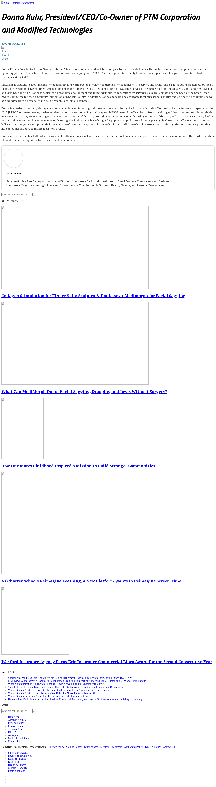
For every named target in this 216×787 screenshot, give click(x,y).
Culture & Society (128, 8)
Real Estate (88, 8)
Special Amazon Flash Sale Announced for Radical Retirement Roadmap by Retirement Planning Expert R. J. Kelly (70, 677)
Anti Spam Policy (133, 746)
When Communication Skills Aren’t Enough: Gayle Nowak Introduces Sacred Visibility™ (56, 683)
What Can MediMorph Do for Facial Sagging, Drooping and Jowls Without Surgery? (84, 391)
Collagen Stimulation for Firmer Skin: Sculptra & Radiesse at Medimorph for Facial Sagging (93, 295)
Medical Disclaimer (18, 738)
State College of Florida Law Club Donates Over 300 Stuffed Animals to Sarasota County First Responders (65, 687)
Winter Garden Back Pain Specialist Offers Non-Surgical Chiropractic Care (48, 696)
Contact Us (14, 741)
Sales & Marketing (20, 8)
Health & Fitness (107, 8)
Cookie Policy (15, 726)
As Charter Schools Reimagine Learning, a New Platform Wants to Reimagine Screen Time (91, 581)
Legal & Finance (69, 8)
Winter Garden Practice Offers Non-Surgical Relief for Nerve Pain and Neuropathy (52, 693)
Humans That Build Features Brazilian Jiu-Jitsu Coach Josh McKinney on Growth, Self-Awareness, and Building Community (75, 699)
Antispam (13, 735)
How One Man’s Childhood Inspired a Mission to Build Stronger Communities (78, 465)
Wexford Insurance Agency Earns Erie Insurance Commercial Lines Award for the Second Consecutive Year (106, 661)
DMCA (12, 732)
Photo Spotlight (149, 8)
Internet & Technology (45, 8)
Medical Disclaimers (111, 746)
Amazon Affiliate (17, 719)
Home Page (14, 716)
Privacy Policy (16, 722)
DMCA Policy (153, 746)
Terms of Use (15, 729)
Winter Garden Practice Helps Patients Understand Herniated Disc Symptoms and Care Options (59, 690)
